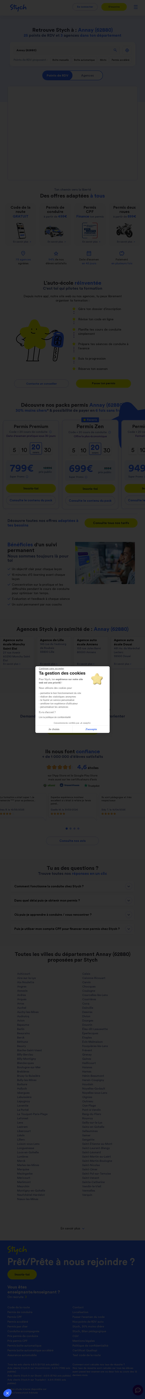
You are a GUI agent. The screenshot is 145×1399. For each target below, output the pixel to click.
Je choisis (53, 729)
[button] (7, 1393)
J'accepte (91, 729)
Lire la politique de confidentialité (55, 717)
